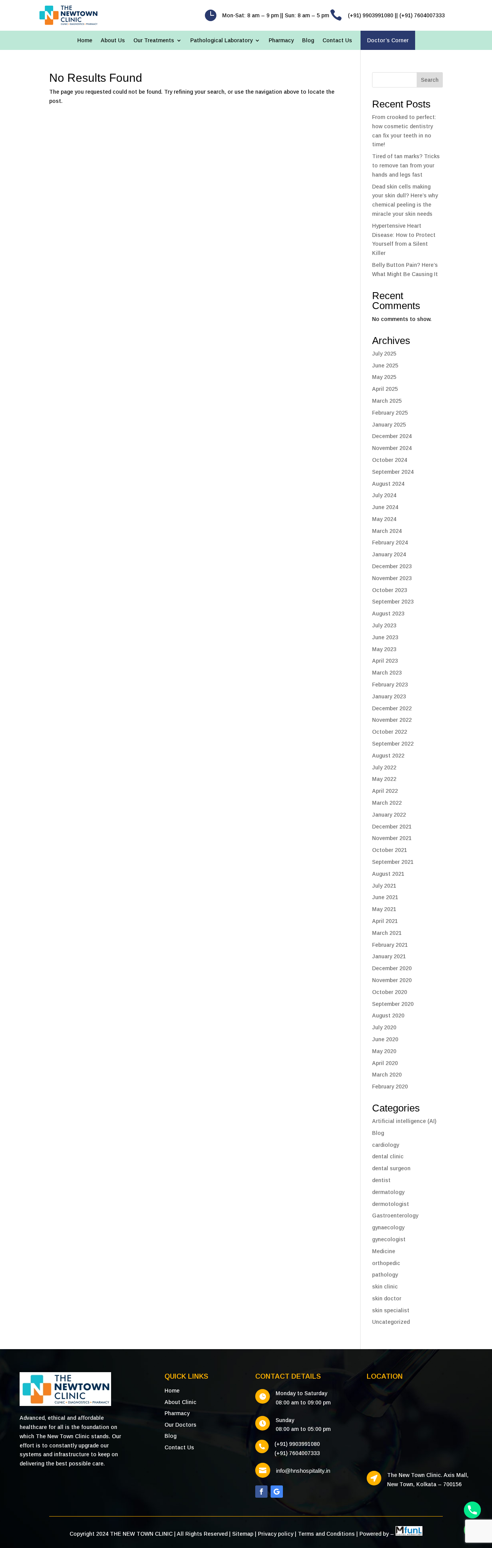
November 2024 (392, 448)
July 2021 (384, 886)
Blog (308, 40)
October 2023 (389, 590)
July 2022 (384, 767)
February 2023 (390, 684)
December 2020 (392, 968)
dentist (381, 1180)
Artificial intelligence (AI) (404, 1121)
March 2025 (387, 401)
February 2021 (390, 945)
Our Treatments (153, 40)
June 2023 (385, 637)
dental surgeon (391, 1168)
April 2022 (385, 791)
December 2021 (392, 827)
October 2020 (389, 992)
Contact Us (337, 40)
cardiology (385, 1145)
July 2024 (384, 495)
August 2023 (388, 613)
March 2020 (387, 1075)
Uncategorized (391, 1322)
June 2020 (385, 1039)
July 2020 (384, 1027)
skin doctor (386, 1298)
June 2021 (385, 897)
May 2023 (384, 649)
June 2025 (385, 365)
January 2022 (389, 815)
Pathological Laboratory (221, 40)
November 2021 (392, 838)
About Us (113, 40)
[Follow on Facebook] (261, 1491)
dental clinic (388, 1156)
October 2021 (389, 850)
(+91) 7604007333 (297, 1453)
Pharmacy (281, 40)
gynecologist (389, 1239)
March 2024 (387, 531)
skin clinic (385, 1286)
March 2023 (387, 673)
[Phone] (472, 1510)
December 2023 (392, 566)
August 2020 (388, 1015)
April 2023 (385, 661)
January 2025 (389, 425)
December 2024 (392, 436)
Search (430, 80)
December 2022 (392, 708)
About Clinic (180, 1402)
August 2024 (388, 484)
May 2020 (384, 1051)
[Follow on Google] (277, 1491)
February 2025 (390, 413)
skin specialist (390, 1310)
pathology (385, 1275)
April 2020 (385, 1063)
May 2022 (384, 779)
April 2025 (385, 389)
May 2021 (384, 909)
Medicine (383, 1251)
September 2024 (393, 472)
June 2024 (385, 507)
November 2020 (392, 980)
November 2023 (392, 578)
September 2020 (393, 1004)
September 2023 (393, 602)
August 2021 (388, 874)
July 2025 (384, 354)
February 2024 (390, 542)
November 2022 (392, 720)
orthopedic (386, 1263)
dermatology (388, 1192)
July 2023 (384, 625)
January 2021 (389, 956)
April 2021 (385, 921)
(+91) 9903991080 (297, 1444)
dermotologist (390, 1204)
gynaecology (388, 1227)
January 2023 (389, 696)
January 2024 (389, 554)
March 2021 (387, 933)
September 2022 (393, 744)
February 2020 (390, 1086)
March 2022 (387, 803)
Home (84, 40)
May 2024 (384, 519)
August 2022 (388, 755)
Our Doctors (180, 1425)
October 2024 (389, 460)
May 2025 (384, 377)
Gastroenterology (395, 1215)
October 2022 (389, 732)
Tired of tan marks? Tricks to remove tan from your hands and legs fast (406, 165)
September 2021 (393, 862)
